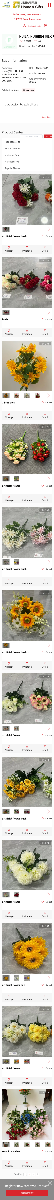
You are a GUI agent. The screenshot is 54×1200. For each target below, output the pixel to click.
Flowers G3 (28, 90)
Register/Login (34, 26)
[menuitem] (11, 141)
